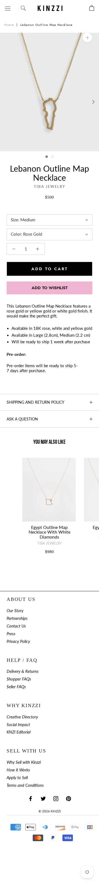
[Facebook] (30, 798)
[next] (93, 102)
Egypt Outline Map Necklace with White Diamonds (49, 532)
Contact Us (16, 626)
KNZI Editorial (19, 732)
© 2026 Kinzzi (49, 811)
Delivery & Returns (22, 671)
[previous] (6, 102)
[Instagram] (55, 798)
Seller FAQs (16, 686)
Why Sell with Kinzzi (24, 762)
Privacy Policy (18, 641)
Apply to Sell (17, 777)
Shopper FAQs (19, 679)
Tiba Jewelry (49, 187)
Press (11, 633)
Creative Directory (22, 717)
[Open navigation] (7, 8)
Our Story (15, 610)
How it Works (18, 770)
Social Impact (18, 724)
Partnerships (17, 618)
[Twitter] (43, 798)
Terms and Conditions (25, 785)
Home (9, 25)
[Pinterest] (68, 798)
